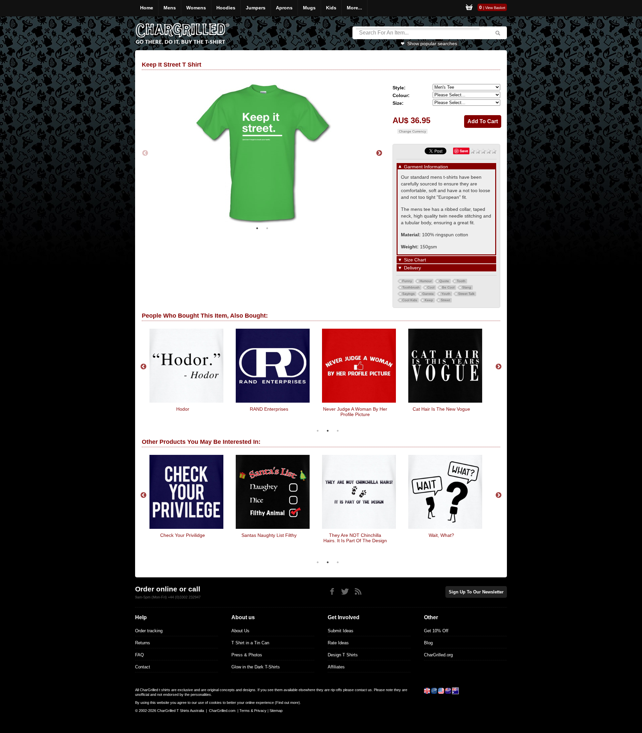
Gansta (428, 294)
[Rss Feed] (358, 591)
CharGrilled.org (438, 654)
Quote (444, 281)
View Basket (495, 8)
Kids (331, 7)
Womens (196, 7)
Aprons (284, 7)
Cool (430, 287)
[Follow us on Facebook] (332, 591)
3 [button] (337, 430)
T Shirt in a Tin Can (250, 642)
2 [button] (267, 228)
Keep (429, 300)
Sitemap (276, 711)
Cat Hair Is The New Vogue (441, 409)
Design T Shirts (343, 654)
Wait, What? (441, 535)
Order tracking (149, 630)
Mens (170, 7)
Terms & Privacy (252, 711)
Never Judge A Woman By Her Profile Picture (355, 411)
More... (354, 7)
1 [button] (257, 228)
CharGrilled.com (222, 711)
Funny (407, 281)
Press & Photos (246, 654)
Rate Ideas (338, 642)
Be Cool (448, 287)
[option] (262, 153)
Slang (466, 287)
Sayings (408, 294)
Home (146, 7)
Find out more (287, 703)
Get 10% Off (436, 630)
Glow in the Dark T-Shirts (255, 666)
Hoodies (225, 7)
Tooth (461, 281)
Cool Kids (409, 300)
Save (464, 150)
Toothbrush (411, 287)
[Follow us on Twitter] (345, 591)
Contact (142, 666)
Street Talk (466, 294)
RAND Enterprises (269, 409)
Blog (428, 642)
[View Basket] (469, 8)
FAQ (139, 654)
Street (445, 300)
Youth (445, 294)
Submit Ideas (340, 630)
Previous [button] (145, 153)
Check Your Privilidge (182, 535)
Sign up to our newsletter (476, 591)
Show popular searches (432, 43)
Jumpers (255, 7)
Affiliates (336, 666)
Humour (426, 281)
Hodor (182, 409)
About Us (240, 630)
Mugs (309, 7)
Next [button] (379, 153)
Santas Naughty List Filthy (269, 535)
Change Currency (412, 131)
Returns (142, 642)
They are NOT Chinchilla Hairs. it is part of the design (355, 538)
